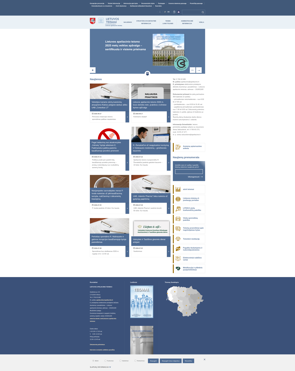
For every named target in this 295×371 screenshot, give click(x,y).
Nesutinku (188, 361)
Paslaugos (161, 3)
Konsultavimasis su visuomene (102, 6)
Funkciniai (110, 361)
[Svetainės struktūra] (160, 12)
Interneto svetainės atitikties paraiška (102, 350)
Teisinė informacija (114, 3)
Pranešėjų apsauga (196, 3)
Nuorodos (158, 6)
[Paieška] (203, 12)
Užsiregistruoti (193, 177)
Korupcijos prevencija (97, 3)
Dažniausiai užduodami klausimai (141, 6)
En (169, 12)
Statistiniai (125, 361)
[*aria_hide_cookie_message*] (204, 359)
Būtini (97, 361)
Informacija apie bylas (131, 3)
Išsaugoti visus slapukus (171, 361)
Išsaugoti (153, 361)
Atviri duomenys (121, 6)
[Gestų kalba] (174, 12)
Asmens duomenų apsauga (177, 3)
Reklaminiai (141, 361)
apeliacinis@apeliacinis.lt (104, 300)
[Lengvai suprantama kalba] (178, 12)
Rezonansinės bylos (148, 3)
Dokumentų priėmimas (97, 344)
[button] (93, 70)
